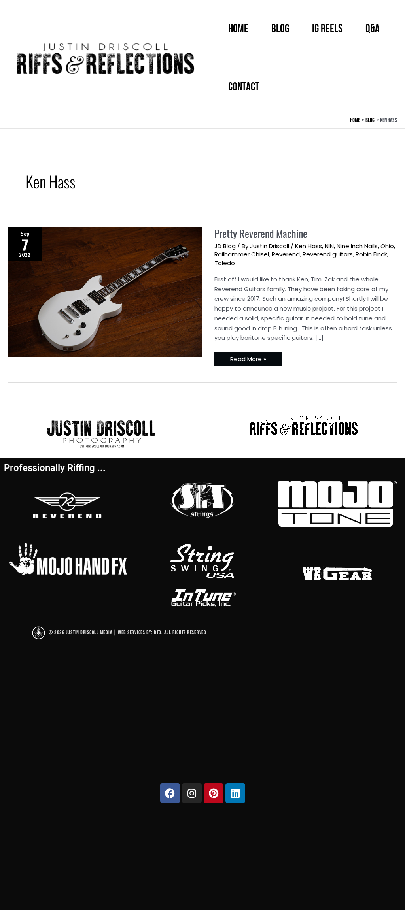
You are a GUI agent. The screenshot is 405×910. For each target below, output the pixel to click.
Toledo (224, 263)
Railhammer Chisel (241, 254)
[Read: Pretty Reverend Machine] (105, 291)
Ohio (387, 246)
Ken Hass (308, 246)
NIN (329, 246)
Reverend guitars (328, 254)
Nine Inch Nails (357, 246)
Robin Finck (371, 254)
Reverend (286, 254)
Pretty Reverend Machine (260, 233)
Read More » (248, 357)
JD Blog (225, 246)
